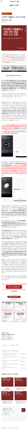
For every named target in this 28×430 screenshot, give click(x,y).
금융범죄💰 (4, 350)
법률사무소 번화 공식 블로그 (9, 410)
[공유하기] (6, 345)
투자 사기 (9, 350)
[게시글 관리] (8, 345)
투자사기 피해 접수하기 (14, 287)
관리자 (12, 428)
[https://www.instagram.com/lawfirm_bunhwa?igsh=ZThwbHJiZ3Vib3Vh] (10, 1)
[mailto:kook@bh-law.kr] (18, 1)
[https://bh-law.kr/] (15, 1)
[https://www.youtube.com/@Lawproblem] (13, 1)
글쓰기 (16, 428)
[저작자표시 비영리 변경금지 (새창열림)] (17, 345)
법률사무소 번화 (14, 5)
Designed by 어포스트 (5, 428)
